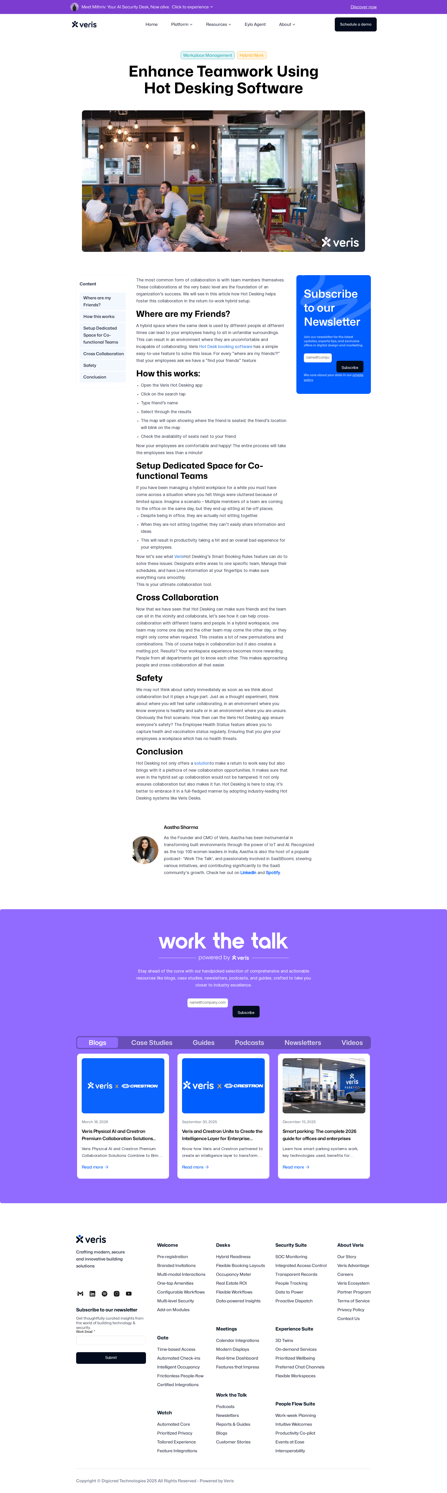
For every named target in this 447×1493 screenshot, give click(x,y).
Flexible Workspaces (295, 1376)
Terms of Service (353, 1301)
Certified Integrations (178, 1384)
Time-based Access (176, 1349)
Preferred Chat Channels (300, 1367)
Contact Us (348, 1318)
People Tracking (291, 1283)
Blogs (221, 1433)
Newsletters (227, 1415)
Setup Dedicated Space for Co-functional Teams (100, 335)
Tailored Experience (176, 1442)
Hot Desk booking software (225, 347)
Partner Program (354, 1292)
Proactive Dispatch (294, 1301)
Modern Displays (232, 1349)
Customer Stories (233, 1442)
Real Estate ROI (231, 1283)
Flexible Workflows (234, 1292)
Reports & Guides (233, 1424)
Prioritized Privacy (174, 1433)
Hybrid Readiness (233, 1256)
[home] (84, 24)
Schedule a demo (355, 24)
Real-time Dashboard (237, 1358)
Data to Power (289, 1292)
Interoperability (290, 1451)
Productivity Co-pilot (295, 1433)
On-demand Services (296, 1349)
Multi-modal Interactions (181, 1274)
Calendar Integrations (237, 1340)
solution (202, 764)
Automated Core (173, 1424)
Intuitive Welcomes (293, 1424)
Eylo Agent (255, 24)
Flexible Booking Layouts (240, 1265)
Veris (179, 557)
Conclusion (94, 377)
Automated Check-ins (178, 1358)
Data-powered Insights (238, 1301)
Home (152, 24)
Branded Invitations (176, 1265)
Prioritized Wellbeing (295, 1358)
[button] (182, 24)
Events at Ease (289, 1442)
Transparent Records (296, 1274)
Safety (89, 365)
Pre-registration (172, 1256)
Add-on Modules (173, 1309)
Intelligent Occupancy (178, 1367)
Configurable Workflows (181, 1292)
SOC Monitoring (291, 1256)
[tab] (97, 1042)
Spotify (273, 873)
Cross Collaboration (103, 353)
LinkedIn (248, 873)
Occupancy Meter (233, 1274)
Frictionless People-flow (180, 1376)
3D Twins (284, 1340)
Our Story (346, 1256)
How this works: (99, 316)
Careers (345, 1274)
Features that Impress (237, 1367)
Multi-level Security (175, 1301)
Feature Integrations (177, 1451)
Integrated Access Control (301, 1265)
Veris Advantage (353, 1265)
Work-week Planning (295, 1415)
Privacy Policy (350, 1309)
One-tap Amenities (175, 1283)
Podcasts (225, 1406)
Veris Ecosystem (353, 1283)
